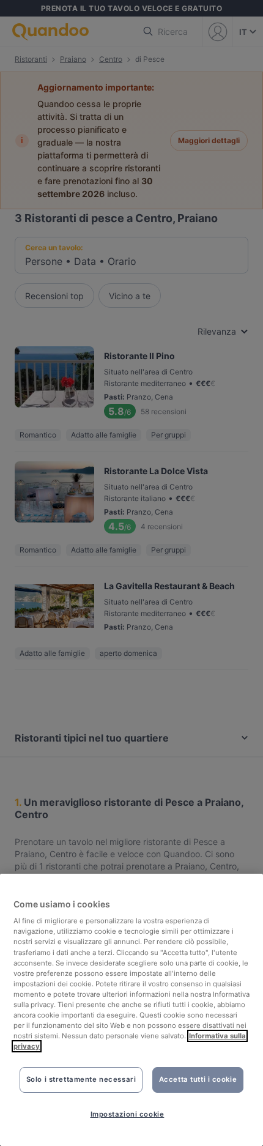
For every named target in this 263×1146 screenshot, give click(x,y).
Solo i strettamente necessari (81, 1079)
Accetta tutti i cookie (198, 1079)
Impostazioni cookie (128, 1114)
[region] (131, 1010)
